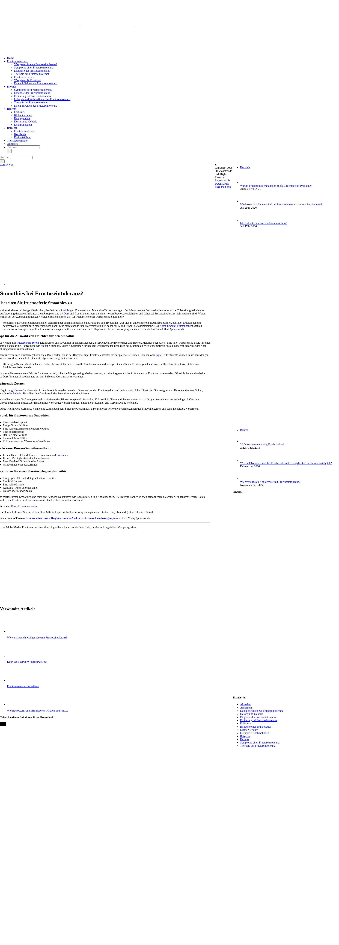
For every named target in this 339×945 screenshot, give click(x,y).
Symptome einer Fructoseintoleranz (259, 742)
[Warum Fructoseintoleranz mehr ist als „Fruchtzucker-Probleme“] (246, 182)
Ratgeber (245, 736)
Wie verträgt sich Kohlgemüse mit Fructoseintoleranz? (270, 481)
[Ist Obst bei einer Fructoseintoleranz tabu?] (246, 219)
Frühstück (245, 723)
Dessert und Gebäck (251, 713)
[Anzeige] (286, 690)
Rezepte (244, 739)
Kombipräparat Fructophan (174, 325)
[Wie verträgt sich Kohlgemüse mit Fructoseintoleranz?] (246, 478)
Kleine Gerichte (249, 729)
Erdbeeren (62, 455)
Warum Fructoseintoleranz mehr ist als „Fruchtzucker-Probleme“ (276, 185)
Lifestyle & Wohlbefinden (254, 732)
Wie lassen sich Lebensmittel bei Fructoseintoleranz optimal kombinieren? (281, 204)
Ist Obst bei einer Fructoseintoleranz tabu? (263, 223)
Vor (11, 164)
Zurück (4, 164)
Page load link (223, 186)
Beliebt (244, 429)
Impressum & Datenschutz (222, 182)
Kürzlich (245, 167)
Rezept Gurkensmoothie (24, 506)
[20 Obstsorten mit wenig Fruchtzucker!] (246, 441)
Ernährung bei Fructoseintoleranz (258, 720)
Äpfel (159, 354)
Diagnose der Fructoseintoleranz (258, 717)
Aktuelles (245, 704)
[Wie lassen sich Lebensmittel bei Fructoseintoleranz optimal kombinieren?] (246, 201)
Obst (66, 313)
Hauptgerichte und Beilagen (255, 726)
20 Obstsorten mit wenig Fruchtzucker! (262, 444)
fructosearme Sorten (28, 342)
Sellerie (17, 393)
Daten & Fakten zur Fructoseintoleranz (261, 710)
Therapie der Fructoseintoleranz (257, 745)
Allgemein (246, 707)
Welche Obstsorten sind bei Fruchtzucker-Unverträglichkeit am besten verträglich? (286, 463)
